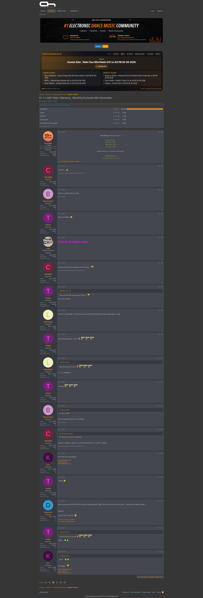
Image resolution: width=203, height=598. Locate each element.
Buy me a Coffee (74, 161)
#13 (161, 429)
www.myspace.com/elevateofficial (66, 521)
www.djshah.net (62, 462)
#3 (162, 190)
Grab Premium (64, 161)
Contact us (125, 592)
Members (74, 11)
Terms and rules (135, 592)
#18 (161, 552)
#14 (161, 453)
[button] (67, 11)
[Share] (159, 132)
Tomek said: (63, 362)
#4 (162, 213)
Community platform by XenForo (101, 596)
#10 (161, 358)
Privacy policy (146, 592)
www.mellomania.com (64, 463)
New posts (42, 14)
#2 (162, 166)
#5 (162, 237)
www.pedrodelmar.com (65, 460)
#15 (161, 477)
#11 (161, 382)
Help (153, 592)
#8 (162, 310)
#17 (161, 528)
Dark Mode (44, 592)
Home (43, 11)
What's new (61, 11)
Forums (51, 11)
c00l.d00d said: (64, 291)
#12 (161, 406)
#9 (162, 334)
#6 (162, 263)
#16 (161, 501)
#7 (162, 287)
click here (117, 158)
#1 (162, 132)
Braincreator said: (64, 434)
